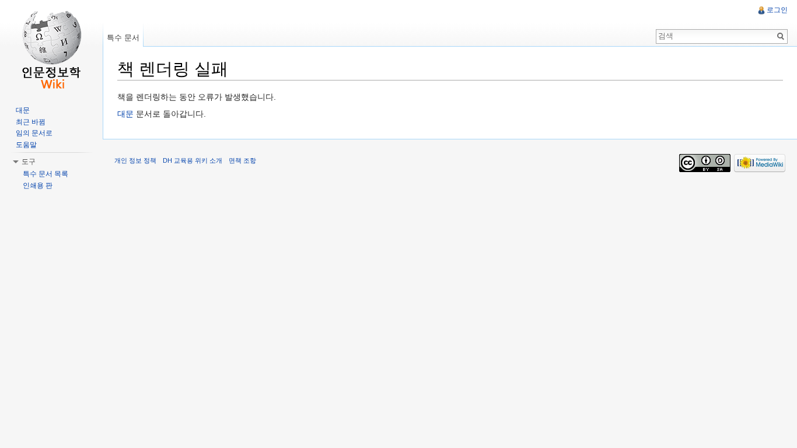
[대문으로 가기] (51, 46)
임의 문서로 (34, 133)
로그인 (777, 10)
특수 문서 (123, 37)
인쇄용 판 (38, 185)
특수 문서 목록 (45, 174)
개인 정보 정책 (135, 160)
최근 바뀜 (31, 122)
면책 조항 (242, 160)
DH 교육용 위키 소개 (192, 160)
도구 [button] (29, 162)
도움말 (26, 145)
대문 (125, 113)
